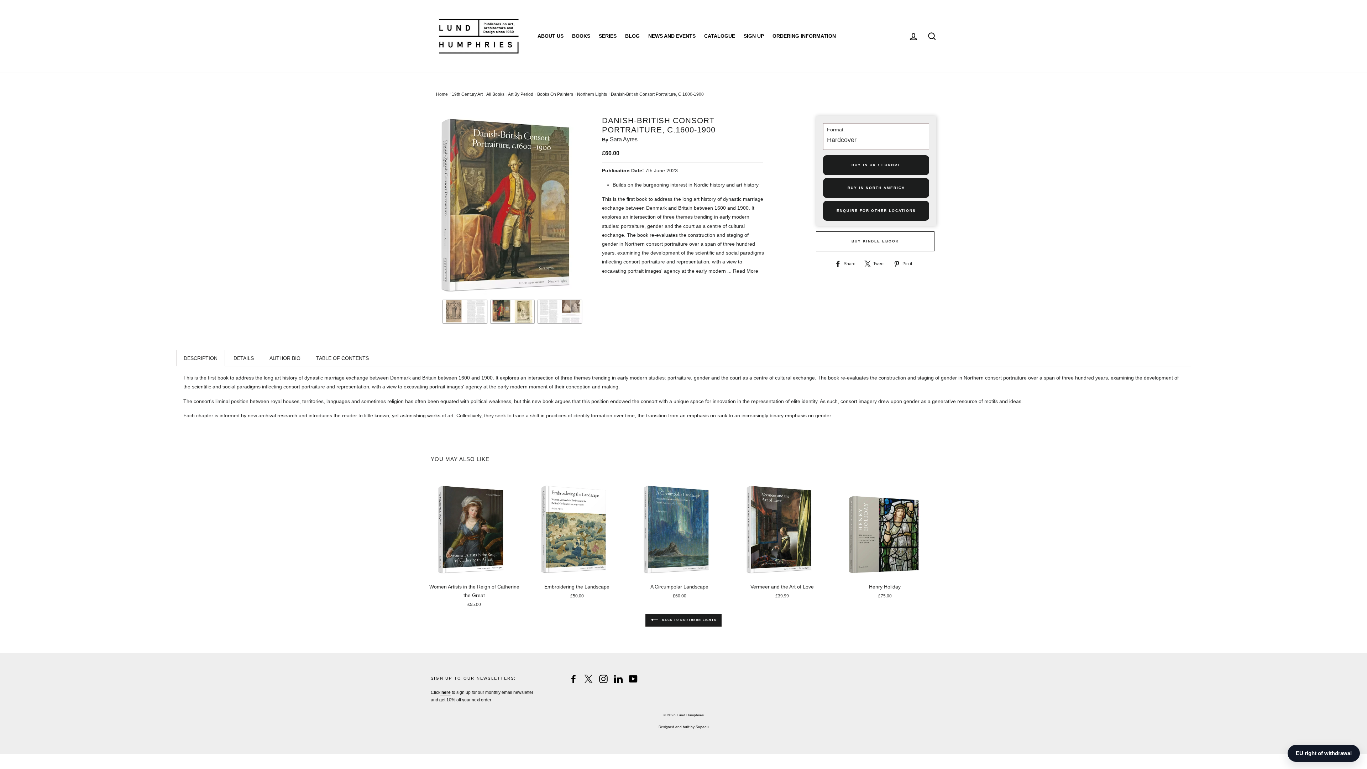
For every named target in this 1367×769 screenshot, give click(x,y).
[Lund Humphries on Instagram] (603, 679)
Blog (632, 36)
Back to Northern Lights (688, 620)
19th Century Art (467, 94)
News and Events (672, 36)
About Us (551, 36)
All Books (495, 94)
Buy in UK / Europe (876, 165)
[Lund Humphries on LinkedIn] (618, 679)
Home (442, 94)
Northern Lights (592, 94)
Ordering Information (804, 36)
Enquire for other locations (876, 211)
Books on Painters (555, 94)
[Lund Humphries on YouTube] (633, 679)
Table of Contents (342, 358)
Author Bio (284, 358)
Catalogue (719, 36)
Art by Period (520, 94)
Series (608, 36)
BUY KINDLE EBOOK (875, 241)
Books (581, 36)
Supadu (702, 727)
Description (201, 358)
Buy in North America (876, 188)
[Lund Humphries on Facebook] (573, 679)
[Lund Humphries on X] (588, 679)
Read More (745, 271)
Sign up (754, 36)
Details (244, 358)
